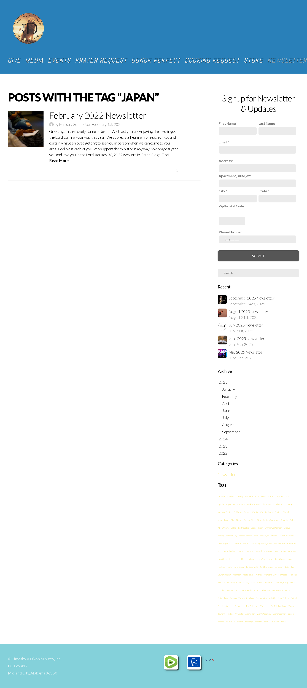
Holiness (291, 551)
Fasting (221, 535)
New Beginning (281, 582)
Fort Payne (264, 535)
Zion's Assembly (264, 613)
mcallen (239, 621)
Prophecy (250, 598)
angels (291, 613)
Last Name (266, 123)
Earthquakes (243, 527)
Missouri (221, 582)
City (222, 191)
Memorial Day (270, 574)
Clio (232, 520)
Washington (250, 613)
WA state (239, 613)
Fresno (274, 535)
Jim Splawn (279, 559)
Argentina (230, 504)
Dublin (233, 527)
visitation (275, 621)
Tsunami (221, 613)
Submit (258, 256)
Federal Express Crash (248, 535)
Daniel (239, 520)
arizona (221, 621)
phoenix (258, 621)
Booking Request (212, 60)
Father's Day (231, 535)
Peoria (287, 590)
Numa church (233, 590)
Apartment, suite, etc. (235, 176)
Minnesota (282, 574)
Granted (240, 551)
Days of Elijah (249, 520)
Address (225, 161)
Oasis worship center (249, 590)
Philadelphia (223, 598)
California (237, 512)
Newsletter (227, 474)
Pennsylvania (277, 590)
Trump (291, 606)
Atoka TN (241, 504)
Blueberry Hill (279, 504)
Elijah (260, 527)
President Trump (237, 598)
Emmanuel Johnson (273, 527)
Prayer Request (101, 60)
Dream (225, 527)
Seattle (220, 606)
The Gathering (252, 606)
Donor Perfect (155, 60)
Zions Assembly (279, 613)
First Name (227, 123)
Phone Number (230, 232)
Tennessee (239, 606)
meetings (249, 621)
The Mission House (279, 606)
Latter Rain (289, 567)
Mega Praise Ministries (252, 574)
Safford (294, 598)
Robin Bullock (283, 598)
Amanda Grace (283, 496)
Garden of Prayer (241, 543)
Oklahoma (265, 590)
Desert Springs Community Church (272, 520)
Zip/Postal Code (231, 206)
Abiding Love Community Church (251, 496)
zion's (283, 621)
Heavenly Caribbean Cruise (266, 551)
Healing (249, 551)
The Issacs (264, 606)
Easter (253, 527)
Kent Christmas (266, 567)
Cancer (247, 512)
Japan (270, 559)
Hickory (283, 551)
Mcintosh (237, 574)
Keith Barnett (252, 567)
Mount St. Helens (234, 582)
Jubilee (230, 567)
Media (34, 60)
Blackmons (266, 504)
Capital (255, 512)
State (262, 191)
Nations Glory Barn (265, 582)
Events (59, 60)
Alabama (271, 496)
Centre (278, 512)
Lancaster (279, 567)
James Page (261, 559)
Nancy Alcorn (249, 582)
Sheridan (229, 606)
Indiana (251, 559)
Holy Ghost (222, 559)
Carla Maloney (266, 512)
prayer (266, 621)
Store (253, 60)
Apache (221, 504)
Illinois (243, 559)
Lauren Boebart (224, 574)
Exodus (287, 527)
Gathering (255, 543)
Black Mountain (253, 504)
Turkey (230, 613)
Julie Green (239, 567)
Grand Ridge (229, 551)
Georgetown (266, 543)
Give (14, 60)
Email (223, 142)
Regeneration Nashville (266, 598)
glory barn (230, 621)
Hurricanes (234, 559)
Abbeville (231, 496)
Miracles (293, 574)
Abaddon (221, 496)
